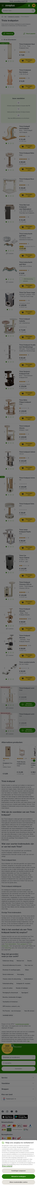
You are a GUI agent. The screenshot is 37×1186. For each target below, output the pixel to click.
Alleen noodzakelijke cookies (18, 1182)
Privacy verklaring (7, 1166)
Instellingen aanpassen (18, 1171)
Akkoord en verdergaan (18, 1176)
